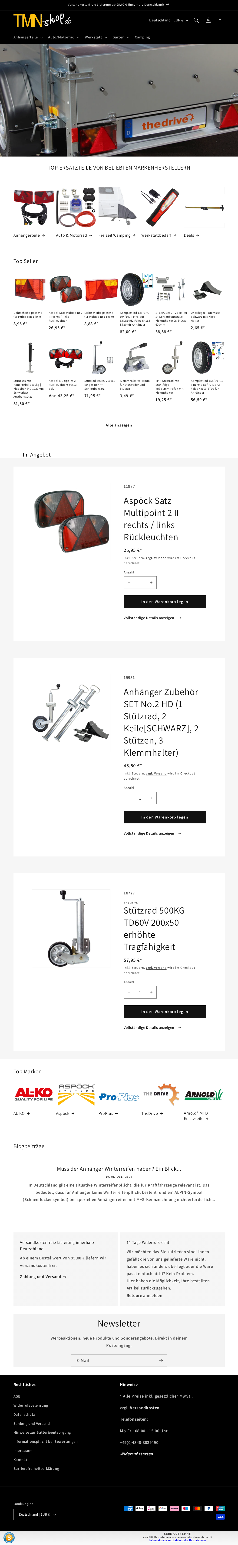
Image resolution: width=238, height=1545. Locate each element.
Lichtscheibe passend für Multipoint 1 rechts (99, 315)
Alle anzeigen (119, 425)
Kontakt (20, 1459)
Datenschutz (24, 1414)
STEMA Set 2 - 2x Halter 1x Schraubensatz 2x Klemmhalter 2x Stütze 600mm (171, 319)
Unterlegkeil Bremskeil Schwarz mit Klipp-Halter (206, 317)
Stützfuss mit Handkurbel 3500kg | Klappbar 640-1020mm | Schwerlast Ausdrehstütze (29, 389)
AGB (17, 1396)
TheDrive (149, 1113)
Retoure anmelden (144, 1295)
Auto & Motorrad (71, 235)
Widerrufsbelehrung (30, 1405)
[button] (27, 37)
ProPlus (106, 1113)
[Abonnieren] (161, 1360)
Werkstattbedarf (156, 235)
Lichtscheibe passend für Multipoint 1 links (28, 315)
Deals (189, 235)
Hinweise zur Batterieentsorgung (42, 1432)
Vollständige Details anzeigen (149, 617)
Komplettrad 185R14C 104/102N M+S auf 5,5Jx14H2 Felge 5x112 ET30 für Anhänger (135, 319)
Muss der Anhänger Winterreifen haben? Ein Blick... (119, 1168)
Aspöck (62, 1113)
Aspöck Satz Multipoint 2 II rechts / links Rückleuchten (65, 317)
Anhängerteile (26, 235)
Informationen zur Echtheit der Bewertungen (177, 1540)
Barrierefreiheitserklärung (36, 1468)
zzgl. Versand (156, 558)
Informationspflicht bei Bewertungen (45, 1441)
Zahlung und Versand (40, 1276)
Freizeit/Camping (115, 235)
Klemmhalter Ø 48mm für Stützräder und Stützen (135, 385)
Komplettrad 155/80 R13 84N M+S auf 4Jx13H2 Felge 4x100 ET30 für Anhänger (207, 387)
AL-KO (19, 1113)
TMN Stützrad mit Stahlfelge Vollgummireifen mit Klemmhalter (169, 387)
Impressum (23, 1450)
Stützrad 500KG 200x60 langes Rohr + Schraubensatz (99, 385)
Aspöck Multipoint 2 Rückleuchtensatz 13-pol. (63, 385)
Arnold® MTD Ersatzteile (196, 1115)
